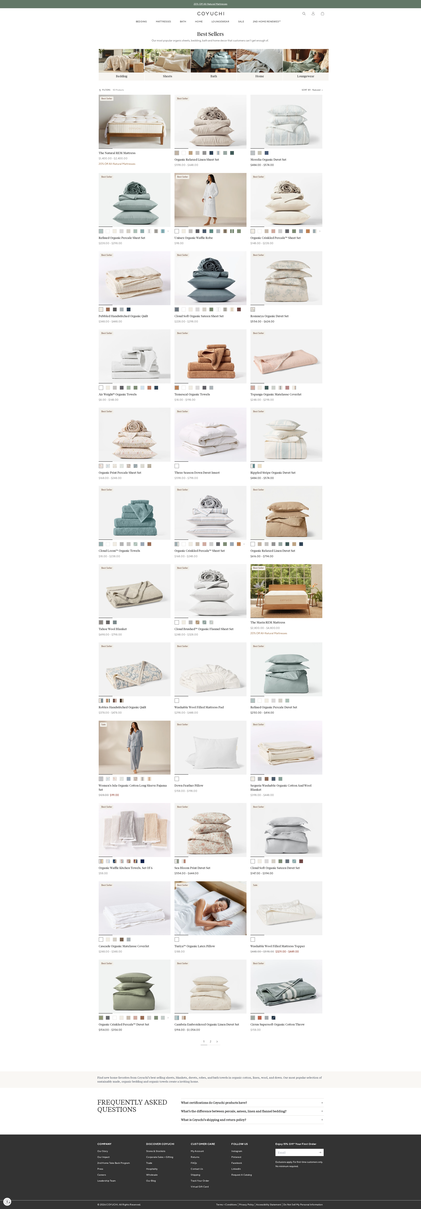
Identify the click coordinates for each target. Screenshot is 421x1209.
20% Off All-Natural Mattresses (210, 4)
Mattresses (163, 21)
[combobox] (317, 90)
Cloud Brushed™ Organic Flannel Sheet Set (204, 629)
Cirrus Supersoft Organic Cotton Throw (277, 1024)
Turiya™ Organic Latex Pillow (194, 946)
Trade (149, 1163)
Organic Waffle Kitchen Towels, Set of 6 (126, 868)
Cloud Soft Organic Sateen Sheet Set (199, 316)
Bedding (141, 21)
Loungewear (220, 21)
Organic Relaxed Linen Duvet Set (272, 551)
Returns (195, 1157)
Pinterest (236, 1157)
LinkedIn (236, 1169)
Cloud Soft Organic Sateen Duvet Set (275, 868)
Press (100, 1169)
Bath (183, 21)
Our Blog (151, 1180)
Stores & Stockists (155, 1151)
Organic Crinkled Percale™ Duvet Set (124, 1024)
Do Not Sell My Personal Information (303, 1204)
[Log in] (313, 14)
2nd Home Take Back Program (113, 1163)
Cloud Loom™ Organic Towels (119, 551)
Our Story (102, 1151)
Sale (241, 21)
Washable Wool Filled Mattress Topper (277, 946)
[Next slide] (411, 61)
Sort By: (306, 90)
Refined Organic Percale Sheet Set (122, 238)
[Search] (304, 13)
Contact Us (197, 1169)
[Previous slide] (10, 61)
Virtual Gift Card (200, 1186)
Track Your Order (200, 1180)
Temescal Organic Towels (192, 394)
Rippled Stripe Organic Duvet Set (273, 472)
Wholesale (152, 1174)
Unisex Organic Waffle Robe (193, 238)
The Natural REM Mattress (117, 153)
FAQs (194, 1163)
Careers (101, 1174)
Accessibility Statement (268, 1204)
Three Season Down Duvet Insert (197, 472)
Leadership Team (106, 1180)
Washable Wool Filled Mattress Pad (199, 707)
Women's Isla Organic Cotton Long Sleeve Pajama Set (133, 787)
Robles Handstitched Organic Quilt (122, 707)
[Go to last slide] (103, 122)
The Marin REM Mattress (267, 622)
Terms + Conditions (226, 1204)
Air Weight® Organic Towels (118, 394)
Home (199, 21)
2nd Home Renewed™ (267, 21)
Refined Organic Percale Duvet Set (273, 707)
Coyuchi (112, 1204)
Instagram (236, 1151)
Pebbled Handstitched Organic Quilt (123, 316)
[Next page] (217, 1041)
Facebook (236, 1163)
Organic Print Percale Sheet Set (120, 472)
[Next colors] (169, 231)
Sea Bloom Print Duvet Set (192, 868)
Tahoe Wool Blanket (113, 629)
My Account (197, 1151)
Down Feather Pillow (188, 785)
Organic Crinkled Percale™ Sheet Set (275, 238)
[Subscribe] (320, 1152)
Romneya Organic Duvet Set (269, 316)
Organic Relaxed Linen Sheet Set (196, 159)
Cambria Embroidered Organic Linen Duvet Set (206, 1024)
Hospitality (152, 1169)
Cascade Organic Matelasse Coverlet (124, 946)
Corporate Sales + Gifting (159, 1157)
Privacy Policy (246, 1204)
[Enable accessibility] (7, 1202)
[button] (322, 14)
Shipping (195, 1174)
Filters (106, 90)
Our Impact (103, 1157)
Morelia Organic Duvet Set (268, 159)
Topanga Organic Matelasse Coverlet (275, 394)
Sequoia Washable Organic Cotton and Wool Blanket (280, 787)
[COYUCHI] (210, 14)
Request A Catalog (241, 1174)
